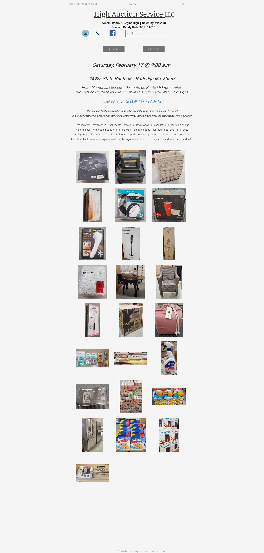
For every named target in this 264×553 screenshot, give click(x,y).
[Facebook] (113, 33)
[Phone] (98, 33)
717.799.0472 (149, 101)
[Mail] (85, 33)
